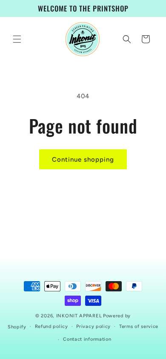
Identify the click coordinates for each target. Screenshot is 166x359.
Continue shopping (83, 159)
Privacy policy (93, 326)
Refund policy (51, 326)
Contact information (87, 339)
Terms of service (138, 326)
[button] (17, 39)
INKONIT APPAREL (79, 316)
